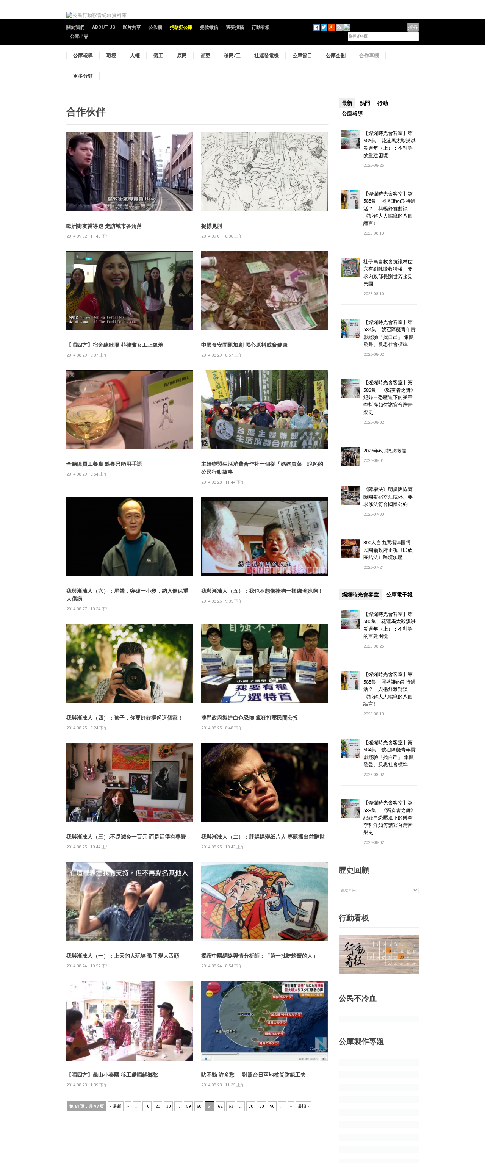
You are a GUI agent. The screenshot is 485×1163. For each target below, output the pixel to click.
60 (199, 1106)
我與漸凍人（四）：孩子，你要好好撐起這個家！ (124, 717)
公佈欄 (155, 27)
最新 (347, 103)
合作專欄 (369, 55)
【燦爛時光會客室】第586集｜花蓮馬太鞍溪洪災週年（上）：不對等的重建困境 (389, 144)
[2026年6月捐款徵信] (350, 456)
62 (220, 1106)
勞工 (158, 55)
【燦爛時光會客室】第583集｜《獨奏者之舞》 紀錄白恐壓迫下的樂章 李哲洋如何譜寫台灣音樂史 (389, 397)
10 (147, 1106)
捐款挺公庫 (181, 27)
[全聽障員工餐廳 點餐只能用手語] (129, 409)
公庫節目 (302, 55)
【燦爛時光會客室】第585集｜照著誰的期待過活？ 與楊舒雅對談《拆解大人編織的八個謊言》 (389, 208)
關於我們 (75, 27)
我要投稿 (235, 27)
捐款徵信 (209, 27)
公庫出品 (79, 36)
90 (272, 1106)
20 (157, 1106)
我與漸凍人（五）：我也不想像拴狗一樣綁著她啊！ (262, 590)
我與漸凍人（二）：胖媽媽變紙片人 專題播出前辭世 (263, 836)
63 (230, 1106)
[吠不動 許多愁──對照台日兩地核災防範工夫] (264, 1020)
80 (261, 1106)
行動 (382, 103)
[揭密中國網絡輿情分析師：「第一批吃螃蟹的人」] (264, 901)
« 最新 (115, 1106)
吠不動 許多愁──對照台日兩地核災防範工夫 (253, 1074)
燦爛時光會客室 (360, 595)
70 (251, 1106)
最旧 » (303, 1106)
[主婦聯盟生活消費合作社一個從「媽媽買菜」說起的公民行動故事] (264, 409)
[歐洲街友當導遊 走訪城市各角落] (129, 171)
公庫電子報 (399, 595)
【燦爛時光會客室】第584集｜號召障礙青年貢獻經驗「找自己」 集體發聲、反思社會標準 (389, 333)
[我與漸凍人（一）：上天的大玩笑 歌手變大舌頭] (129, 901)
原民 (182, 55)
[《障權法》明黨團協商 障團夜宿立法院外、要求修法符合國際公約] (350, 495)
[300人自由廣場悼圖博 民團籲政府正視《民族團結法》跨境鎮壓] (350, 548)
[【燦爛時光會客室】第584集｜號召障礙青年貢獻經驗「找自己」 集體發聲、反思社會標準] (350, 327)
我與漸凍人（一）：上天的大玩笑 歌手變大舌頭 (122, 955)
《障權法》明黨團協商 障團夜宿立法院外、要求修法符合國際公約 (390, 496)
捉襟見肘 (211, 225)
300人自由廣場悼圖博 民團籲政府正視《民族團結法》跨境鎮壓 (389, 549)
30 (168, 1106)
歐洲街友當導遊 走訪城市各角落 (104, 225)
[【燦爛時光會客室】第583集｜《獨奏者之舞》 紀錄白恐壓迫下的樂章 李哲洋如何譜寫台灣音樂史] (350, 388)
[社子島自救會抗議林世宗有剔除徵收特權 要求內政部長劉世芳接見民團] (350, 267)
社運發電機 (266, 55)
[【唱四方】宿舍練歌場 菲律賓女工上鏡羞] (129, 290)
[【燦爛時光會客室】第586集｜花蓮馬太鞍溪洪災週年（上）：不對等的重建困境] (350, 138)
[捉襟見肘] (264, 171)
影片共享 (132, 27)
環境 (111, 55)
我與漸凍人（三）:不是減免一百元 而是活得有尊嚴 (126, 836)
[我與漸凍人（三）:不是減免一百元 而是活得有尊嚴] (129, 782)
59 (188, 1106)
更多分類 (83, 75)
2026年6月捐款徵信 (384, 450)
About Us (103, 27)
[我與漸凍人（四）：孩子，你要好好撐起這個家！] (129, 663)
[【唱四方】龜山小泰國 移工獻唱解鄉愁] (129, 1020)
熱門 (365, 103)
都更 (205, 55)
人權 (135, 55)
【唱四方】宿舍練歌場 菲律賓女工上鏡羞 (114, 344)
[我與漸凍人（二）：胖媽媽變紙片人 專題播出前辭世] (264, 782)
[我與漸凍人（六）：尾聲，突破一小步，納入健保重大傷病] (129, 536)
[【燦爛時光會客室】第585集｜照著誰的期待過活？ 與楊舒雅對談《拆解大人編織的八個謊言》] (350, 199)
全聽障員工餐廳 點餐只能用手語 (104, 463)
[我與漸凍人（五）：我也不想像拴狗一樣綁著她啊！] (264, 536)
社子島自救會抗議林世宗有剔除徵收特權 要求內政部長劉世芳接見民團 (388, 272)
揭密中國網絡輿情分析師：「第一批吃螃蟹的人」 (259, 955)
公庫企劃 (336, 55)
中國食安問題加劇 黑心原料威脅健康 (244, 344)
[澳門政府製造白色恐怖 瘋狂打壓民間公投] (264, 663)
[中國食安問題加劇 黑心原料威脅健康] (264, 290)
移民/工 (232, 55)
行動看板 (261, 27)
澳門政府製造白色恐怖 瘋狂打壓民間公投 (249, 717)
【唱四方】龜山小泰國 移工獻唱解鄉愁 (112, 1074)
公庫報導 (83, 55)
